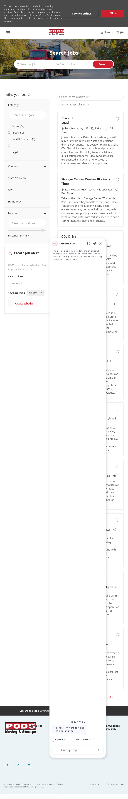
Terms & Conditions (115, 784)
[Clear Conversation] (88, 243)
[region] (77, 496)
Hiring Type (15, 201)
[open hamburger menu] (8, 32)
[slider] (42, 230)
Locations (14, 213)
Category (13, 105)
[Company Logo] (56, 32)
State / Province (17, 178)
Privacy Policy (95, 784)
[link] (107, 32)
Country (13, 166)
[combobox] (27, 223)
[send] (98, 750)
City (10, 189)
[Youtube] (29, 764)
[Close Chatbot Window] (100, 243)
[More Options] (57, 750)
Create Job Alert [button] (24, 303)
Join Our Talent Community (111, 727)
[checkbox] (117, 118)
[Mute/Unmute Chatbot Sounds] (94, 243)
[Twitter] (18, 764)
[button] (81, 13)
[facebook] (7, 764)
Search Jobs (36, 725)
